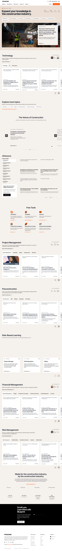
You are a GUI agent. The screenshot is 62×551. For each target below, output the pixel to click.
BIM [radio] (11, 298)
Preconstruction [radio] (6, 298)
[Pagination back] (54, 197)
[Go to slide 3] (30, 149)
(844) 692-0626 (54, 1)
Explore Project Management (7, 248)
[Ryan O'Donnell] (58, 387)
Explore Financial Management (7, 389)
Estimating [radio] (21, 298)
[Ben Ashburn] (58, 291)
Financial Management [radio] (7, 393)
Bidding (15, 106)
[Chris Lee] (52, 291)
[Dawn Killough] (52, 387)
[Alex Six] (55, 245)
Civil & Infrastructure (39, 106)
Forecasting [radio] (27, 298)
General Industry (43, 18)
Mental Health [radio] (39, 439)
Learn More (13, 220)
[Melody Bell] (52, 432)
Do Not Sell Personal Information (26, 548)
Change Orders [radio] (27, 252)
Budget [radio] (20, 252)
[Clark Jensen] (58, 432)
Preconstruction (20, 18)
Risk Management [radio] (6, 439)
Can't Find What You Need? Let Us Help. (9, 109)
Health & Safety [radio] (15, 439)
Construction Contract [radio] (24, 439)
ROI (31, 540)
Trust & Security (32, 541)
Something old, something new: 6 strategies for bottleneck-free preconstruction (29, 170)
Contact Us (41, 540)
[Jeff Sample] (58, 58)
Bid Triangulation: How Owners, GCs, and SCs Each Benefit (49, 189)
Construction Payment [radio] (34, 393)
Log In (59, 1)
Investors (41, 541)
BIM (11, 106)
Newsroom (41, 544)
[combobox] (52, 197)
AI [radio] (9, 65)
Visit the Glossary (42, 220)
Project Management (28, 18)
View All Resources (5, 20)
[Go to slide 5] (34, 149)
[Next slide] (55, 135)
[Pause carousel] (52, 146)
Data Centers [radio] (14, 65)
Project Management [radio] (7, 252)
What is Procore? (33, 536)
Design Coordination (51, 18)
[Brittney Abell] (55, 387)
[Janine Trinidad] (52, 245)
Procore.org (41, 545)
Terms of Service (20, 548)
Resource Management (13, 18)
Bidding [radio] (15, 298)
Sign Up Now (20, 521)
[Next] (59, 93)
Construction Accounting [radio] (23, 393)
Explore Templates (28, 220)
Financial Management (36, 18)
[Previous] (55, 93)
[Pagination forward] (57, 197)
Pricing (50, 4)
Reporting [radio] (34, 252)
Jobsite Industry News (33, 545)
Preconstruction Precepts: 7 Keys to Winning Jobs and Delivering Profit (29, 189)
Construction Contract (22, 106)
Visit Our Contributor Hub (30, 484)
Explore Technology (5, 61)
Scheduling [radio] (15, 252)
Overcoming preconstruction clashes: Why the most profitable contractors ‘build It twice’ (49, 171)
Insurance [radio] (32, 439)
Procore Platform (33, 537)
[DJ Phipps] (52, 58)
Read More (41, 43)
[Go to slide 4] (32, 149)
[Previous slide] (6, 135)
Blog (40, 537)
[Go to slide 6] (37, 149)
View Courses (6, 371)
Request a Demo (56, 4)
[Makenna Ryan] (58, 245)
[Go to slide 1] (25, 149)
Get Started (12, 232)
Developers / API (33, 544)
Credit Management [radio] (45, 393)
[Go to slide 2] (28, 149)
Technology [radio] (5, 65)
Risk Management (5, 18)
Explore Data (6, 194)
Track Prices (27, 232)
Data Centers (5, 106)
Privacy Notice (15, 548)
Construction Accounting (30, 106)
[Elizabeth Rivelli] (55, 432)
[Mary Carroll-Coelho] (55, 291)
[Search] (48, 1)
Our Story (41, 536)
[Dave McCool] (55, 58)
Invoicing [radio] (52, 393)
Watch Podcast (13, 145)
